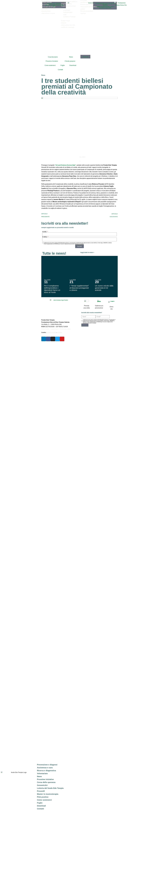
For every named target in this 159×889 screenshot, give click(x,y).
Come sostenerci (50, 65)
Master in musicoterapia (47, 794)
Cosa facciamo (53, 57)
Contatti (60, 69)
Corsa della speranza (46, 782)
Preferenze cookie (65, 329)
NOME (44, 232)
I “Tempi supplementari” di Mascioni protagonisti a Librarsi (79, 288)
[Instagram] (53, 339)
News (71, 57)
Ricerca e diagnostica (46, 771)
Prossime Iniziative (52, 61)
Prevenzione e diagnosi (47, 765)
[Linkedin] (43, 339)
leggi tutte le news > (87, 252)
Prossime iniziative (45, 779)
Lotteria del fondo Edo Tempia (50, 788)
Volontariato (42, 773)
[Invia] (84, 325)
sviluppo (59, 332)
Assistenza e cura (45, 768)
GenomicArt (42, 785)
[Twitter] (57, 339)
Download (72, 65)
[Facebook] (48, 339)
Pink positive (42, 797)
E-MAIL (44, 237)
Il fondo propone (70, 61)
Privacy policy (45, 329)
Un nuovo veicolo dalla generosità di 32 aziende (104, 288)
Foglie (63, 65)
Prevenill (41, 791)
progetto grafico (51, 332)
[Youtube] (62, 339)
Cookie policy (54, 329)
